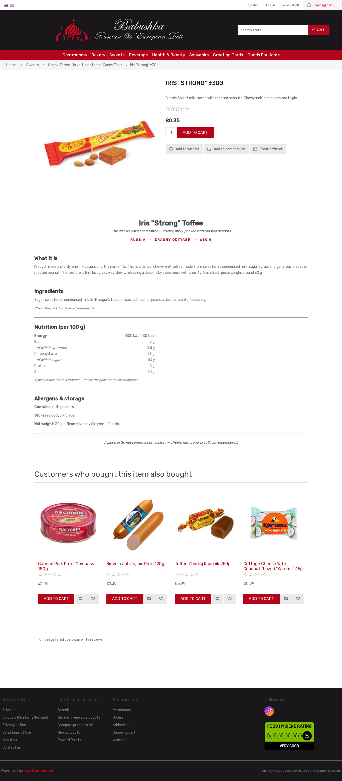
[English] (12, 5)
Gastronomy (74, 54)
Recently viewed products (79, 717)
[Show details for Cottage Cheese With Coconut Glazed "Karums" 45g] (273, 523)
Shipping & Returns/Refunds (26, 717)
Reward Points (69, 740)
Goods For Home (263, 54)
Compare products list (76, 725)
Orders (118, 717)
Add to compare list (230, 149)
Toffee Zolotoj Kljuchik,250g (203, 563)
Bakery (98, 54)
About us (10, 740)
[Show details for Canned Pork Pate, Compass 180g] (68, 523)
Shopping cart (124, 732)
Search (318, 30)
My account (122, 710)
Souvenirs (199, 54)
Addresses (121, 725)
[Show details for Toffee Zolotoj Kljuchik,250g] (205, 523)
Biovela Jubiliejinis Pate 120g (135, 563)
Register (252, 5)
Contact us (12, 747)
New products (69, 732)
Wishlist (119, 740)
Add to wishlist (188, 149)
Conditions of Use (17, 732)
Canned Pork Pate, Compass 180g (66, 566)
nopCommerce (38, 770)
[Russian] (6, 5)
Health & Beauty (168, 54)
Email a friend (271, 149)
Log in (270, 5)
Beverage (138, 54)
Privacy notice (14, 725)
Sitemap (10, 710)
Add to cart (195, 132)
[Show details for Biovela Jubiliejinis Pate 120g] (136, 523)
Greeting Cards (228, 54)
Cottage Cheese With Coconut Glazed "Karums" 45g (273, 566)
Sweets (117, 54)
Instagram (269, 711)
